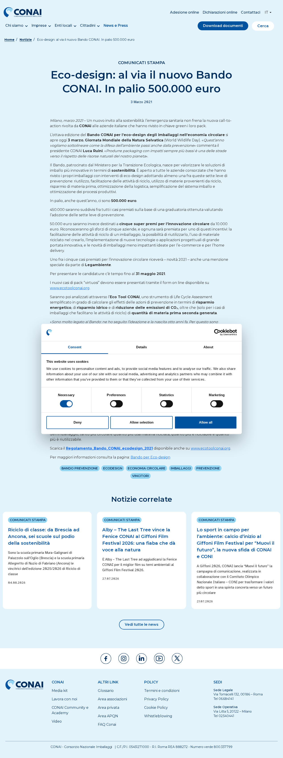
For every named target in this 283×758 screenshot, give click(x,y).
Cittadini (87, 25)
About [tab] (208, 347)
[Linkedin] (141, 658)
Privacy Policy (156, 699)
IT (266, 12)
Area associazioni (112, 699)
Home (9, 40)
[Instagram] (123, 658)
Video (57, 721)
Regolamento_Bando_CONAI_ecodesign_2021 (109, 448)
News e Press (115, 25)
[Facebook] (105, 658)
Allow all (205, 422)
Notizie (26, 40)
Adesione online (184, 12)
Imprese (39, 25)
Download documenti (223, 26)
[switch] (116, 404)
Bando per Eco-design (150, 457)
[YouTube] (159, 658)
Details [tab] (141, 347)
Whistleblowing (158, 716)
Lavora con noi (64, 699)
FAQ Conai (107, 724)
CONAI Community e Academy (70, 710)
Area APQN (108, 716)
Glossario (106, 691)
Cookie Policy (156, 707)
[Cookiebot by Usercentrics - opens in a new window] (217, 332)
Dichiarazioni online (220, 12)
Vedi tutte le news (141, 624)
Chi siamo (14, 25)
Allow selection (142, 422)
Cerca (263, 26)
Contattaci (250, 12)
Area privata (108, 707)
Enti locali (63, 25)
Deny (78, 422)
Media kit (60, 691)
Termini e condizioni (161, 691)
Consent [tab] (74, 347)
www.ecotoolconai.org (70, 288)
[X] (177, 658)
